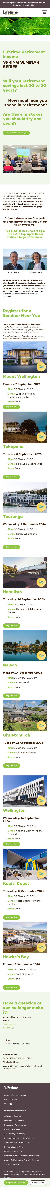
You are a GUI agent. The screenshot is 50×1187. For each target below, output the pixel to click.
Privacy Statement (12, 1129)
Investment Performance (15, 1125)
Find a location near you (16, 133)
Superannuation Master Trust (17, 1143)
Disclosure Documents (14, 1121)
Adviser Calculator (12, 1116)
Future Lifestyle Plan (13, 1147)
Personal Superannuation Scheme (19, 1138)
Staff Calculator (11, 1165)
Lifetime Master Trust (13, 1151)
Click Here (20, 1184)
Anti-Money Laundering (14, 1134)
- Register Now (24, 4)
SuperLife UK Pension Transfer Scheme (21, 1160)
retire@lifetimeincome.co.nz (18, 1044)
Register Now (11, 407)
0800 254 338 (9, 1024)
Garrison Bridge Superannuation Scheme (22, 1156)
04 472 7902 (8, 1028)
